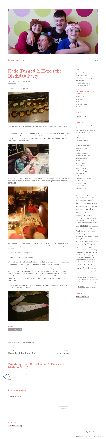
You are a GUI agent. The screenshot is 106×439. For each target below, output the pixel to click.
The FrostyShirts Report (83, 178)
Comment (63, 408)
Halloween (79, 236)
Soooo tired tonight (85, 270)
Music (83, 257)
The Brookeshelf (81, 116)
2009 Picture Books (82, 104)
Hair (91, 234)
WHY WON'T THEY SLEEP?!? (86, 284)
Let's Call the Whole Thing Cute (85, 78)
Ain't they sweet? (88, 198)
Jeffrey (88, 244)
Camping (79, 216)
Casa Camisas (16, 60)
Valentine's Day (80, 282)
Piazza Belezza (80, 166)
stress (91, 273)
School (86, 268)
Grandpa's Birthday (82, 75)
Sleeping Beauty (80, 80)
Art (85, 200)
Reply (9, 379)
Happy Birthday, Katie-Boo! (22, 352)
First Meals (85, 228)
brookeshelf (27, 81)
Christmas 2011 (81, 218)
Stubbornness (79, 275)
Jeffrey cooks (86, 247)
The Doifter (79, 176)
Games (81, 231)
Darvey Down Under (82, 140)
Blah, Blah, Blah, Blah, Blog (84, 133)
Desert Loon (79, 143)
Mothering (78, 257)
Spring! (93, 271)
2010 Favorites (80, 107)
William (80, 286)
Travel (84, 279)
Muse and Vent (80, 160)
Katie (33, 342)
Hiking (78, 239)
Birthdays (28, 342)
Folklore (91, 228)
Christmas (88, 215)
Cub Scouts (79, 220)
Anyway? (82, 200)
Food (78, 231)
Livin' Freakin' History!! (83, 255)
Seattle (91, 268)
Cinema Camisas (91, 218)
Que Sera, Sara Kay (81, 168)
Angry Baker (12, 375)
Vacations (95, 279)
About (96, 60)
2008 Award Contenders (83, 97)
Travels (89, 279)
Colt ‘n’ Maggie (80, 138)
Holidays (85, 239)
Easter (77, 226)
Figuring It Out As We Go (83, 145)
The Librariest (80, 181)
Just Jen (78, 150)
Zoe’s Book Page (81, 188)
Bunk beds (89, 212)
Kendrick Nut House (82, 153)
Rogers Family (80, 173)
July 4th (80, 250)
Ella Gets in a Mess (93, 226)
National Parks (87, 259)
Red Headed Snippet (82, 171)
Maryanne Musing (81, 158)
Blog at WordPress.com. (92, 432)
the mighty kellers (81, 183)
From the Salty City (81, 148)
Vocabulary (87, 282)
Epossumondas (80, 73)
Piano (80, 262)
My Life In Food (80, 163)
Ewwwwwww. (79, 228)
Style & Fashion (86, 275)
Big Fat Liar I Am (79, 209)
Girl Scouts (87, 231)
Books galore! (81, 212)
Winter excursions (91, 287)
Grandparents (84, 234)
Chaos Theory (80, 135)
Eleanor (84, 225)
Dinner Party (86, 220)
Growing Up (16, 342)
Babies (88, 200)
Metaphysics (93, 255)
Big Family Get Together (89, 206)
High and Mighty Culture (90, 236)
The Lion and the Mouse (83, 83)
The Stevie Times (81, 186)
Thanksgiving (81, 277)
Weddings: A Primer (82, 85)
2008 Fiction (79, 99)
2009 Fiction (79, 102)
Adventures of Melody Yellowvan (86, 130)
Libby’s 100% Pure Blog (83, 155)
